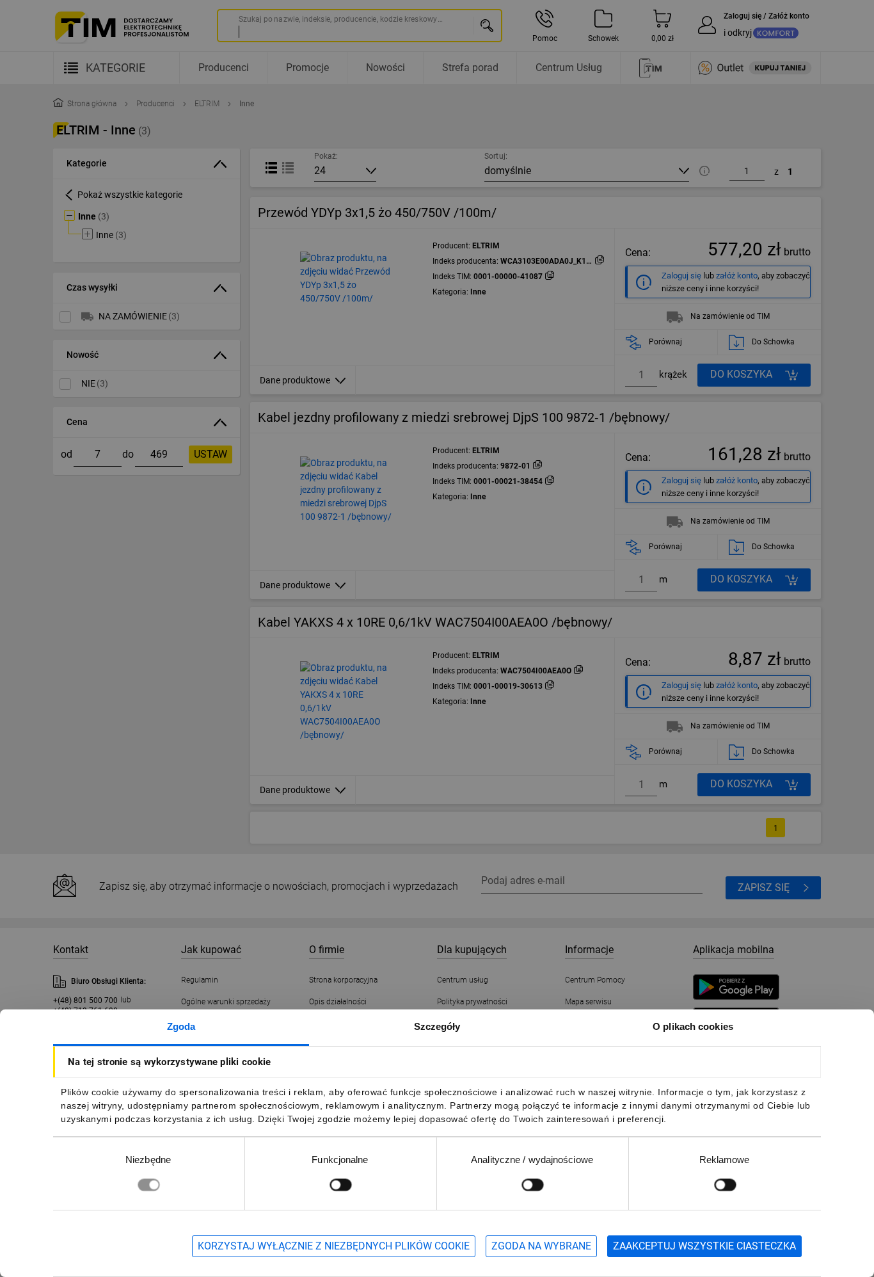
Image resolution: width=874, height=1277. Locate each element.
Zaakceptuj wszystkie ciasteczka (704, 1246)
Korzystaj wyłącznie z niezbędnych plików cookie (334, 1246)
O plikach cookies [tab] (693, 1026)
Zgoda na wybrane (541, 1246)
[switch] (340, 1184)
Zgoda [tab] (181, 1026)
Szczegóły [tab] (437, 1026)
